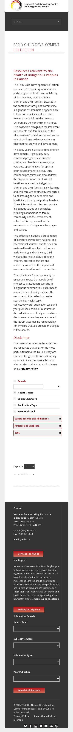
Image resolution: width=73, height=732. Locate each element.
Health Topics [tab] (25, 392)
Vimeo (41, 726)
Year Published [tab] (26, 411)
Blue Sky (25, 726)
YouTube (46, 726)
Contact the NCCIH (28, 553)
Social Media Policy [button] (44, 716)
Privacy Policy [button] (21, 716)
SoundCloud (51, 726)
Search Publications (29, 690)
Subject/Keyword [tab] (27, 398)
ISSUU (56, 726)
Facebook (30, 726)
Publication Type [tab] (27, 405)
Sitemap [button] (18, 719)
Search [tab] (22, 381)
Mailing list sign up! (29, 609)
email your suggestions (45, 598)
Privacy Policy (29, 368)
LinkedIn (36, 726)
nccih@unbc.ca (21, 539)
